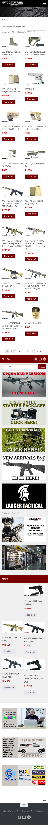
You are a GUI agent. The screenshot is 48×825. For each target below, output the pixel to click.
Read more (8, 64)
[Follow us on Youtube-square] (40, 359)
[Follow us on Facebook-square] (35, 359)
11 (28, 351)
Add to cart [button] (8, 102)
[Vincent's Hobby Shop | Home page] (16, 3)
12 (32, 351)
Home (4, 27)
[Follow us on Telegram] (44, 359)
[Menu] (44, 3)
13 (36, 351)
